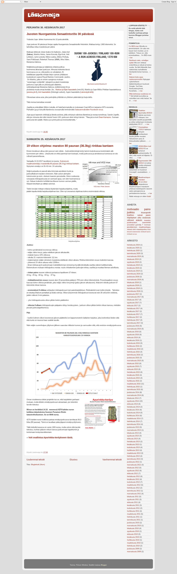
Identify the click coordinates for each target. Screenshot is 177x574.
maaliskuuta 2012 (134, 485)
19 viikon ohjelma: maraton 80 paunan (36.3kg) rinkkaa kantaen (70, 145)
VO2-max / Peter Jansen (102, 186)
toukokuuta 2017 (133, 314)
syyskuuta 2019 (133, 262)
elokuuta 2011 (132, 502)
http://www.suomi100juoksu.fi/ (97, 84)
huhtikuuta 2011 (133, 511)
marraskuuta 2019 (134, 256)
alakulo (139, 220)
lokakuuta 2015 (133, 363)
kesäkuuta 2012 (133, 479)
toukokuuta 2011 (133, 508)
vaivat (139, 215)
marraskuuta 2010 (134, 525)
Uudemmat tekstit (35, 459)
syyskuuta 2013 (133, 436)
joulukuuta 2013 (133, 427)
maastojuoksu (141, 229)
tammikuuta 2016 (133, 355)
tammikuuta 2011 (133, 520)
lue (131, 58)
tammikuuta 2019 (133, 274)
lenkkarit (143, 232)
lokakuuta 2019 (133, 259)
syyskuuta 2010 (133, 531)
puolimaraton (132, 222)
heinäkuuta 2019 (133, 265)
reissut (129, 229)
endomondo (136, 232)
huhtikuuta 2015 (133, 381)
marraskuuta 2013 (134, 430)
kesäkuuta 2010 (133, 537)
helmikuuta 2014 (133, 421)
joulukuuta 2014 (133, 392)
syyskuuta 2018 (133, 285)
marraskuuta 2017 (134, 297)
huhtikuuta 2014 (133, 415)
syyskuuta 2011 (133, 499)
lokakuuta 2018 (133, 282)
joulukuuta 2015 (133, 358)
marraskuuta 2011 (134, 494)
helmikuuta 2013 (133, 456)
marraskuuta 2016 (134, 329)
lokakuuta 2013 (133, 433)
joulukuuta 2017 (133, 294)
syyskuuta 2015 (133, 366)
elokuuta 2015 (132, 369)
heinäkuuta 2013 (133, 441)
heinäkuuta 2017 (133, 308)
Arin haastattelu (44, 92)
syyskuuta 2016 (133, 334)
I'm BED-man (134, 46)
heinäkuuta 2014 (133, 407)
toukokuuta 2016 (133, 343)
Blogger (104, 565)
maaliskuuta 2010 (134, 543)
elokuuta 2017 (132, 305)
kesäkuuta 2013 (133, 444)
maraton (147, 220)
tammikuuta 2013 (133, 459)
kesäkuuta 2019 (133, 268)
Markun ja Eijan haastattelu (66, 90)
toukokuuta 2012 (133, 482)
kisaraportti (146, 212)
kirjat (149, 229)
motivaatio (133, 209)
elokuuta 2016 (132, 337)
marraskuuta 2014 (134, 395)
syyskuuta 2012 (133, 470)
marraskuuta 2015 (134, 360)
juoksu (131, 212)
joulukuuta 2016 (133, 326)
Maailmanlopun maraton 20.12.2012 (144, 180)
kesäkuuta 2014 (133, 410)
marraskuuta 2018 (134, 279)
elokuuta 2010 (132, 534)
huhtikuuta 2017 (133, 317)
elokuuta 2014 (132, 404)
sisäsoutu (146, 218)
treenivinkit (146, 222)
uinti (134, 229)
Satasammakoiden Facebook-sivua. (89, 110)
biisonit (129, 232)
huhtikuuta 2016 (133, 346)
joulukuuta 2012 (133, 462)
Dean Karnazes (105, 117)
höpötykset (131, 218)
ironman (147, 225)
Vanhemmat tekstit (112, 459)
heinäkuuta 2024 (133, 245)
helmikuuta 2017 (133, 320)
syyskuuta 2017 (133, 303)
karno (149, 232)
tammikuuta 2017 (133, 323)
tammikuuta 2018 (133, 291)
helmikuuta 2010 (133, 546)
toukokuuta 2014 (133, 413)
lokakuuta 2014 (133, 398)
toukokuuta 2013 (133, 447)
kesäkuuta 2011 (133, 505)
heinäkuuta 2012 (133, 476)
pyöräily (138, 225)
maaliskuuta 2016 (134, 349)
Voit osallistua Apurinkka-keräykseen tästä (50, 437)
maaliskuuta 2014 (134, 418)
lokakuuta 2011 (133, 496)
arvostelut (130, 225)
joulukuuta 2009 (133, 549)
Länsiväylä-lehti (87, 92)
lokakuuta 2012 (133, 468)
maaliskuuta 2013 (134, 453)
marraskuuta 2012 (134, 465)
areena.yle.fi (32, 92)
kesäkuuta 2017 (133, 311)
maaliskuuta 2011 (133, 514)
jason (148, 215)
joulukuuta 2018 (133, 277)
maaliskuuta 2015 (134, 384)
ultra (139, 218)
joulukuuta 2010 (133, 523)
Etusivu (73, 459)
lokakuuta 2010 (133, 528)
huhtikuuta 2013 (133, 450)
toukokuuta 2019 (133, 271)
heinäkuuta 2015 (133, 372)
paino (147, 209)
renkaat (129, 234)
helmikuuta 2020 (133, 250)
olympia (134, 234)
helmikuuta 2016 (133, 352)
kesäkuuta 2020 (133, 248)
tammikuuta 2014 (133, 424)
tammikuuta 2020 (133, 253)
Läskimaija (44, 15)
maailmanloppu (145, 227)
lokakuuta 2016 (133, 332)
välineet (130, 220)
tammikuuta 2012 (133, 491)
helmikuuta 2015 (133, 387)
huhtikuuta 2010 (133, 540)
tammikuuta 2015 (133, 389)
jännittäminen (132, 227)
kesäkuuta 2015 (133, 375)
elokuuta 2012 (132, 473)
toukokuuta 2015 (133, 378)
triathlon (130, 215)
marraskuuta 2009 (134, 551)
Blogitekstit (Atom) (38, 464)
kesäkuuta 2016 (133, 340)
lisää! (149, 196)
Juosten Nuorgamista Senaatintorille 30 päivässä (60, 34)
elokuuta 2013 (132, 439)
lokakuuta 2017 (133, 300)
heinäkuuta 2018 (133, 288)
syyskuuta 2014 (133, 401)
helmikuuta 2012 (133, 488)
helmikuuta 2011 (133, 517)
